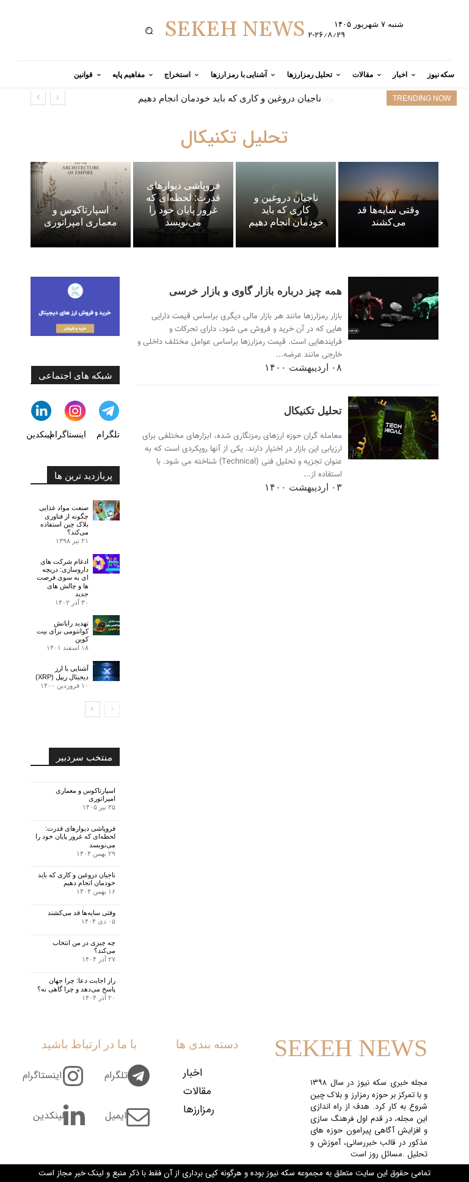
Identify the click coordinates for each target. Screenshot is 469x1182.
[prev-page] (112, 709)
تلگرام (108, 434)
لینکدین (39, 434)
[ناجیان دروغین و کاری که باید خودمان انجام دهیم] (286, 204)
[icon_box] (131, 1082)
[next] (38, 97)
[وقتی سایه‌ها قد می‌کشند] (388, 204)
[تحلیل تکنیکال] (393, 428)
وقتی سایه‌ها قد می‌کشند (276, 98)
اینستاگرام (67, 434)
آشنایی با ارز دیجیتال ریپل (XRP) (62, 672)
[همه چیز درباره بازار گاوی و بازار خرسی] (393, 308)
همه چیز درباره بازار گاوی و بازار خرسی (255, 291)
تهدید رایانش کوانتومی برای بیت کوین (63, 631)
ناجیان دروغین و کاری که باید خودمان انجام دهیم (76, 878)
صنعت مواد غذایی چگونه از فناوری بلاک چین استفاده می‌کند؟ (64, 520)
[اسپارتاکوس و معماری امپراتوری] (81, 204)
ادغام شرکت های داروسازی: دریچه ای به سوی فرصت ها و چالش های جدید (63, 577)
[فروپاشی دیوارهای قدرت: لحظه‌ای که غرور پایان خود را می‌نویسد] (183, 204)
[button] (149, 30)
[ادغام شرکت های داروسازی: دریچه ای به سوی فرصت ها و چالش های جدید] (106, 564)
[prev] (57, 97)
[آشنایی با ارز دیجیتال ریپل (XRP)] (106, 671)
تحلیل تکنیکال (313, 411)
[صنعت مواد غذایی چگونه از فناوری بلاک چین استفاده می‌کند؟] (106, 510)
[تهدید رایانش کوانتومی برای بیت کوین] (106, 625)
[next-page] (92, 709)
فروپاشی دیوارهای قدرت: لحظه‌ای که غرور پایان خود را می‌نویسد (75, 836)
